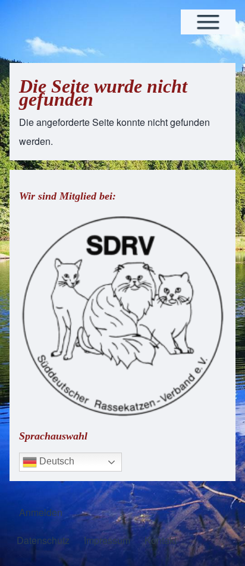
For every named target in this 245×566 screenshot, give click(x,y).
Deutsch (55, 461)
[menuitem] (41, 512)
